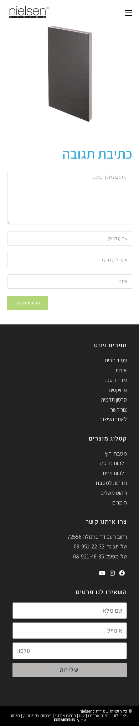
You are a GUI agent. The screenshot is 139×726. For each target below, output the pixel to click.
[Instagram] (112, 574)
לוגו (82, 715)
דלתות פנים (115, 473)
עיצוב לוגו (121, 715)
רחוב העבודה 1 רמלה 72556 (97, 537)
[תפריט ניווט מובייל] (128, 12)
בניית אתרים (98, 715)
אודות (121, 370)
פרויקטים (118, 390)
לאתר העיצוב (113, 419)
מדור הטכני (115, 380)
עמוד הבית (116, 360)
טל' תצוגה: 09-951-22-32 (100, 546)
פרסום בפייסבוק (37, 715)
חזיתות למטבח (111, 483)
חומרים (119, 502)
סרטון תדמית (114, 399)
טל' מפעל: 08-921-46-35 (100, 556)
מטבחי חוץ (116, 453)
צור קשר (118, 409)
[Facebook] (122, 574)
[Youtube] (102, 574)
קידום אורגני (65, 715)
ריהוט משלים (114, 493)
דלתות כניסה (113, 463)
